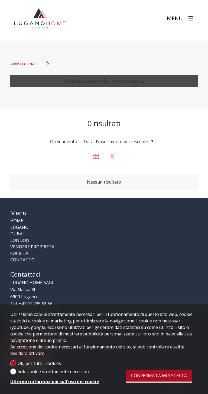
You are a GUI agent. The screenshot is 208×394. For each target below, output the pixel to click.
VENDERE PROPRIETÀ (32, 247)
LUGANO (19, 227)
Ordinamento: (64, 142)
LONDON (20, 240)
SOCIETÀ (19, 253)
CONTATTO (22, 260)
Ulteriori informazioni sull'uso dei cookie (54, 382)
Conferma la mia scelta (159, 376)
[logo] (40, 18)
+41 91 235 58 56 (36, 304)
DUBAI (17, 234)
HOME (16, 221)
